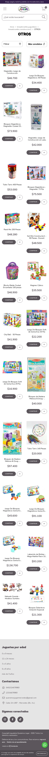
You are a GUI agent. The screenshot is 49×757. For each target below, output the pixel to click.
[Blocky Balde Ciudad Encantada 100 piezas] (20, 300)
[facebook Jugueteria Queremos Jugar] (13, 719)
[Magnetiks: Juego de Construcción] (20, 86)
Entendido (42, 754)
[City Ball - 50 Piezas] (20, 347)
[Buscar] (44, 17)
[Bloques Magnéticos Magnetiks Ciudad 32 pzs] (20, 139)
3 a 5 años (6, 664)
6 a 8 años (6, 669)
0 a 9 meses (7, 653)
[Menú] (5, 9)
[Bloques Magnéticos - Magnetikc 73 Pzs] (44, 202)
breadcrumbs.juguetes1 (27, 27)
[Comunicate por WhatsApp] (45, 745)
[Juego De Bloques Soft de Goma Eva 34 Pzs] (44, 344)
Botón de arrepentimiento (17, 742)
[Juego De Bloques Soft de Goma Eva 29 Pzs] (20, 396)
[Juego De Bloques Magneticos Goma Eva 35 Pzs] (20, 573)
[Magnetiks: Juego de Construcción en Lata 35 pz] (44, 152)
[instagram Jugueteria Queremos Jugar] (5, 719)
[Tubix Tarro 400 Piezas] (20, 197)
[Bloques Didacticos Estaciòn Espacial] (44, 622)
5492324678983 (12, 687)
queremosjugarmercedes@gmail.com (21, 698)
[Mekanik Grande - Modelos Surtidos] (20, 611)
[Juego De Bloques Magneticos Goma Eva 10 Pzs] (20, 523)
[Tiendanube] (10, 746)
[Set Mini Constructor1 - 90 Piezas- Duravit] (44, 251)
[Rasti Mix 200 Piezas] (20, 242)
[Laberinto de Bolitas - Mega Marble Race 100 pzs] (44, 569)
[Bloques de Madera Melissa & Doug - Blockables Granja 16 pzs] (44, 411)
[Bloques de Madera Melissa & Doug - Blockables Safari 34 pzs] (20, 474)
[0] (43, 9)
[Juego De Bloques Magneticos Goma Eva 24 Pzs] (44, 523)
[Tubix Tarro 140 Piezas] (44, 461)
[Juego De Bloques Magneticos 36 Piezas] (44, 90)
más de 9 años (8, 674)
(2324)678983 (12, 692)
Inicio (12, 27)
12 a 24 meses (8, 658)
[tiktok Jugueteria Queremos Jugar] (20, 719)
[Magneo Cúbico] (44, 298)
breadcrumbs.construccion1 (19, 29)
